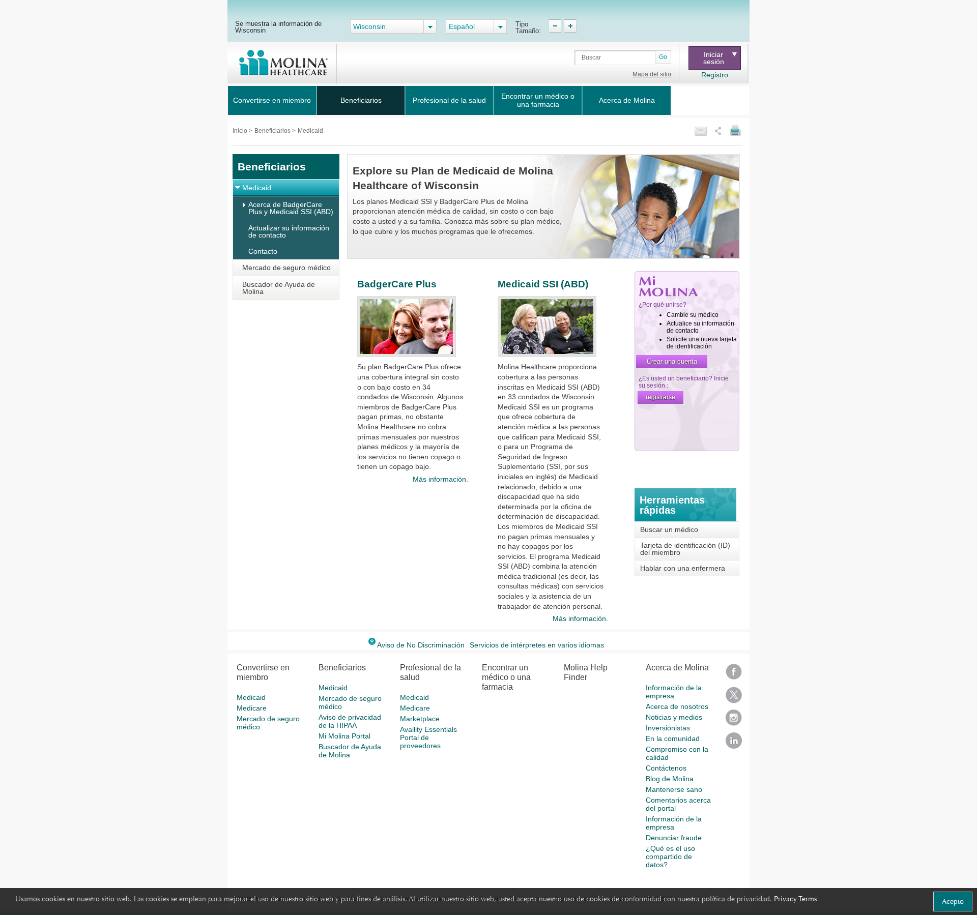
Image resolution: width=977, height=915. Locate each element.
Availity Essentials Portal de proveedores (428, 737)
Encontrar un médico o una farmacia (537, 100)
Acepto (953, 901)
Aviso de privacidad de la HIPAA (350, 721)
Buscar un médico (669, 529)
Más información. (440, 479)
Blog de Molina (670, 779)
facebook (734, 675)
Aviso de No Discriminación (421, 645)
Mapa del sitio (652, 74)
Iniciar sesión (713, 58)
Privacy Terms (795, 898)
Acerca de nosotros (677, 706)
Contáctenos (666, 768)
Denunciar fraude (674, 838)
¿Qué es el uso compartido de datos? (670, 856)
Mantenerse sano (674, 789)
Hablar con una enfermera (682, 568)
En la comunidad (673, 738)
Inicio (241, 130)
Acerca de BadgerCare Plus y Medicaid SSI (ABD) (290, 208)
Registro (714, 75)
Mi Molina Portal (344, 736)
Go (663, 57)
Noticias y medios (674, 717)
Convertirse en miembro (272, 100)
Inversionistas (668, 728)
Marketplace (420, 719)
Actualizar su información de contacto (288, 231)
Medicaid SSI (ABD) (543, 284)
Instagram (734, 721)
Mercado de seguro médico (286, 267)
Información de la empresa (674, 692)
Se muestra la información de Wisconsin (278, 27)
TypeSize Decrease (555, 26)
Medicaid (256, 188)
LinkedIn (734, 743)
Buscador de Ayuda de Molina (278, 288)
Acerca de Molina (627, 100)
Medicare (252, 708)
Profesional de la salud (449, 100)
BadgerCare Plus (397, 284)
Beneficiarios (361, 100)
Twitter (734, 698)
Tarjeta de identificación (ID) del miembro (685, 548)
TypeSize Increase (570, 26)
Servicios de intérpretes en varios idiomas (537, 645)
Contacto (262, 251)
